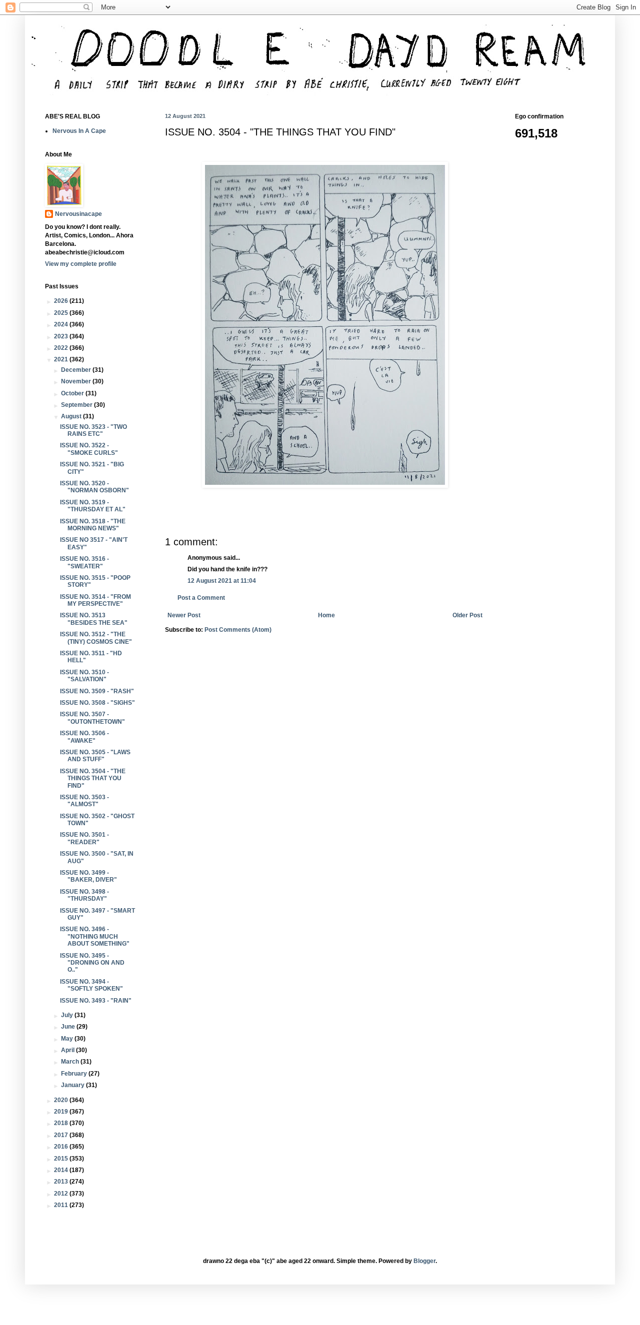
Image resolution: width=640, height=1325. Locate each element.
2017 (62, 1135)
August (72, 416)
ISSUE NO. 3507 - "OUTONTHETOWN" (92, 718)
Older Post (467, 615)
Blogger (425, 1261)
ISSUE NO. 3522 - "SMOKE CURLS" (89, 449)
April (68, 1050)
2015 (62, 1158)
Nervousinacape (78, 213)
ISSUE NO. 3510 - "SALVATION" (84, 676)
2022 (62, 347)
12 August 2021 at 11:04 (222, 580)
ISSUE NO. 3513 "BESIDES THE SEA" (94, 619)
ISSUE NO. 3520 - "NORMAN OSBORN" (94, 487)
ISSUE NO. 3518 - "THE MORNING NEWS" (93, 525)
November (76, 381)
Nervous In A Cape (79, 130)
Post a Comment (201, 597)
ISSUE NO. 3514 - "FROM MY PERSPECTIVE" (95, 600)
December (76, 369)
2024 (62, 324)
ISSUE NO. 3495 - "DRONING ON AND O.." (92, 963)
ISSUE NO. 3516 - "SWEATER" (84, 562)
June (68, 1026)
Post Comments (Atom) (238, 629)
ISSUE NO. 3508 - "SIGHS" (97, 702)
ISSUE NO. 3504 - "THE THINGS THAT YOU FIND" (93, 778)
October (73, 393)
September (77, 404)
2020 (62, 1100)
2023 (62, 336)
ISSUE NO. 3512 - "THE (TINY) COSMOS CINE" (96, 638)
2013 (62, 1181)
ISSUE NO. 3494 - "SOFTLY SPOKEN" (91, 985)
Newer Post (184, 615)
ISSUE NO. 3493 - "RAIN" (96, 1000)
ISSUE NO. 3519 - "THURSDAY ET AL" (93, 506)
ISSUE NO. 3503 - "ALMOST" (84, 801)
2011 (62, 1205)
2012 (62, 1193)
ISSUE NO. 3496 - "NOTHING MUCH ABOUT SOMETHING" (95, 936)
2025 (62, 312)
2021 (62, 359)
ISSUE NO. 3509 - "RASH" (97, 691)
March (70, 1061)
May (67, 1038)
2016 (62, 1146)
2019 (62, 1111)
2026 (62, 300)
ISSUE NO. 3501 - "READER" (84, 838)
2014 (62, 1170)
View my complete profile (80, 263)
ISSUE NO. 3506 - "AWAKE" (84, 737)
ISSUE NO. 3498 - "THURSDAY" (84, 895)
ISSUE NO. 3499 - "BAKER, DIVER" (88, 876)
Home (326, 615)
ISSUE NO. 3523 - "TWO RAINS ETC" (93, 430)
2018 (62, 1123)
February (74, 1073)
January (73, 1085)
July (67, 1015)
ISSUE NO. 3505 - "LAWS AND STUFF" (95, 756)
